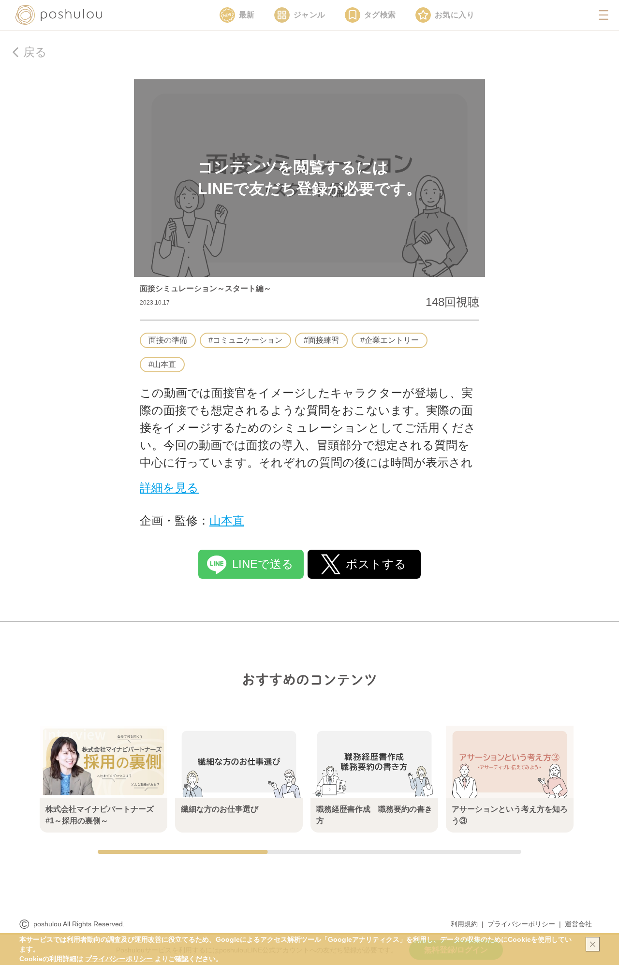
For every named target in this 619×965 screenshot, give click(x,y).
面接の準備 (167, 340)
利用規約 (464, 924)
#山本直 (162, 364)
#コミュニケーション (245, 340)
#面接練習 (321, 340)
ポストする (376, 563)
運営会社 (578, 924)
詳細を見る (169, 487)
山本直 (226, 520)
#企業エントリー (389, 340)
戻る (35, 51)
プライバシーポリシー (521, 924)
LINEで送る (263, 563)
